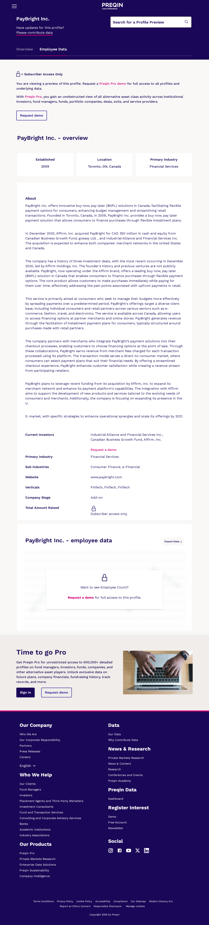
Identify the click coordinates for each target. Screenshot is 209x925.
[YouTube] (128, 850)
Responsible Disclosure (107, 906)
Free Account (117, 822)
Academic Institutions (35, 829)
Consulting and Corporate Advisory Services (50, 818)
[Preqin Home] (112, 6)
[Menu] (14, 6)
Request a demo (104, 450)
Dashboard (115, 798)
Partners (26, 745)
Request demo (31, 115)
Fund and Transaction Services (41, 812)
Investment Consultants (36, 806)
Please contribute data (34, 32)
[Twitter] (137, 850)
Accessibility (102, 901)
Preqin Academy (119, 780)
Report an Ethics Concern (75, 906)
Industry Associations (34, 835)
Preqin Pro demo (112, 84)
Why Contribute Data (123, 740)
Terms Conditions (43, 901)
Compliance (120, 901)
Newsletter (115, 828)
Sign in (25, 692)
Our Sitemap (138, 901)
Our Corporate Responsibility (40, 740)
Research (114, 769)
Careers (25, 757)
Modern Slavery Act (161, 901)
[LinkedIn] (146, 850)
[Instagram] (110, 850)
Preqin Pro (33, 97)
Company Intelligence (35, 876)
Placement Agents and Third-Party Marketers (51, 801)
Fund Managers (30, 789)
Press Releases (30, 751)
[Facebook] (119, 850)
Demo (112, 816)
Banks (24, 823)
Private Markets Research (38, 859)
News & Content (119, 763)
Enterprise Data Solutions (38, 864)
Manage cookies (135, 906)
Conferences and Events (125, 775)
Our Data (114, 734)
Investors (26, 795)
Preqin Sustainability (34, 870)
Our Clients (28, 783)
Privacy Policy (65, 901)
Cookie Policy (84, 901)
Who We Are (28, 734)
